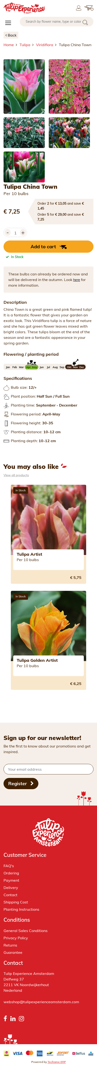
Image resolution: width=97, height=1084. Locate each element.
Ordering (11, 873)
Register (18, 783)
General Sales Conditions (26, 930)
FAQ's (9, 865)
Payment (11, 880)
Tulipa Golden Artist (37, 660)
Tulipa (25, 44)
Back (12, 35)
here (76, 280)
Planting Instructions (21, 909)
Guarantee (13, 952)
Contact (10, 894)
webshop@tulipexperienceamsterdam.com (41, 1001)
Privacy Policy (16, 938)
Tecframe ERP (57, 1062)
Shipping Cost (16, 902)
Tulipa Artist (29, 554)
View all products (16, 475)
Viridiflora (44, 44)
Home (9, 44)
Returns (10, 945)
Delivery (11, 887)
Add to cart (43, 246)
